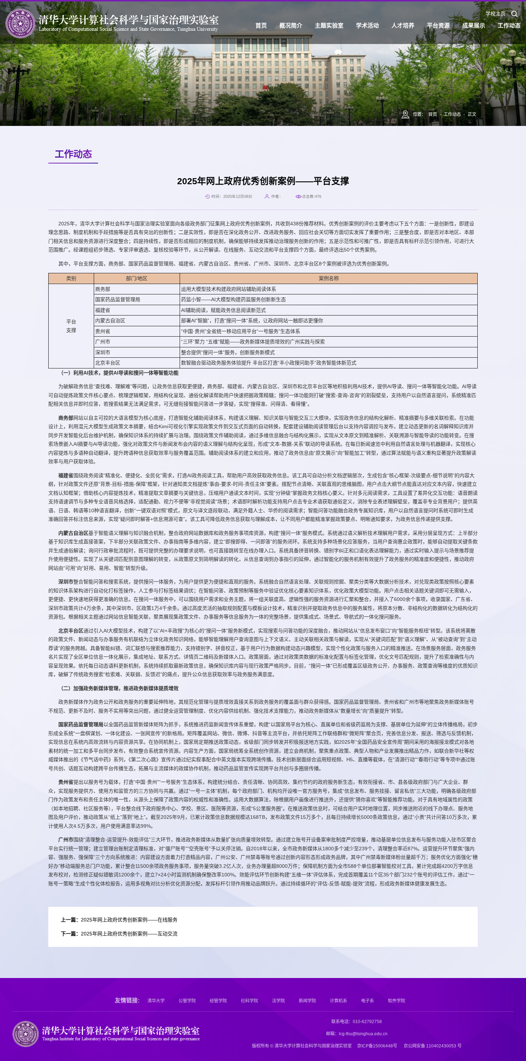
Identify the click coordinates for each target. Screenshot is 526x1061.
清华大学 (156, 1000)
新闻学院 (307, 1000)
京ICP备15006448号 (377, 1045)
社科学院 (249, 1000)
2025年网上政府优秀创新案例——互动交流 (129, 934)
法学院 (278, 1000)
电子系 (367, 1000)
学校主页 (496, 13)
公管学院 (187, 1000)
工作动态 (452, 114)
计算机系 (338, 1000)
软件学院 (396, 1000)
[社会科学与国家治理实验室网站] (112, 23)
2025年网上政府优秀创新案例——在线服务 (129, 920)
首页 (432, 114)
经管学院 (218, 1000)
